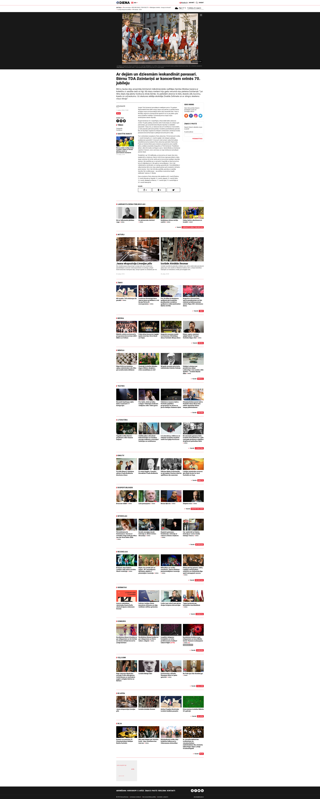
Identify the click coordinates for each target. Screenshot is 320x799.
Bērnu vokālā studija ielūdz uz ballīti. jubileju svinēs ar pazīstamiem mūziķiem (125, 150)
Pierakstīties (197, 138)
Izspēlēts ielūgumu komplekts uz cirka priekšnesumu (169, 639)
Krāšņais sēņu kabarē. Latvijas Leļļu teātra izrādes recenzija (126, 569)
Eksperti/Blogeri (125, 488)
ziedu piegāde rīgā (121, 765)
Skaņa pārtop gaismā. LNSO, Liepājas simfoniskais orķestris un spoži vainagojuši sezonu (193, 571)
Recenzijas (123, 552)
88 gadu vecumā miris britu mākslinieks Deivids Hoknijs (170, 367)
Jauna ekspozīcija (134, 263)
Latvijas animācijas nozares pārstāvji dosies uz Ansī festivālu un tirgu (193, 473)
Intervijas (122, 516)
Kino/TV (121, 456)
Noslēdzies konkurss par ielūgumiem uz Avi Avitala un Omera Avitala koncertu (126, 639)
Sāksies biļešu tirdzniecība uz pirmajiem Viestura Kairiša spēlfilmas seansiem (171, 473)
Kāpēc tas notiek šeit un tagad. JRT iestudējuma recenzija (148, 570)
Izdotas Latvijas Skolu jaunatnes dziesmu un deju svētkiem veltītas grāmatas (148, 605)
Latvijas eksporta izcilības (124, 9)
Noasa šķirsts (168, 503)
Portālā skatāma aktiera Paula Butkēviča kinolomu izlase (125, 473)
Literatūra (123, 420)
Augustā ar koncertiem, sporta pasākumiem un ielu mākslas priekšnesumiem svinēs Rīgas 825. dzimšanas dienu (193, 302)
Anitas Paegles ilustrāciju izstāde (170, 710)
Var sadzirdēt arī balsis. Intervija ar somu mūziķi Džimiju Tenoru (191, 533)
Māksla (121, 350)
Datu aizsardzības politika (149, 797)
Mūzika (121, 318)
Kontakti (171, 791)
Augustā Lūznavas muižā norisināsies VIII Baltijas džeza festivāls (170, 336)
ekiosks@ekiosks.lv (199, 797)
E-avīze (141, 791)
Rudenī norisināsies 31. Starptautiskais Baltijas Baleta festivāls (124, 741)
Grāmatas (122, 587)
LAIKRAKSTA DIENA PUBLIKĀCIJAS (131, 204)
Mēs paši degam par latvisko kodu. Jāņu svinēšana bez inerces (148, 741)
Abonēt (191, 2)
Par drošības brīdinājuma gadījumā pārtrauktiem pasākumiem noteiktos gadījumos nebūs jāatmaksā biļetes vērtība (170, 302)
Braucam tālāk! (124, 503)
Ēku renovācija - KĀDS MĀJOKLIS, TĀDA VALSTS (135, 7)
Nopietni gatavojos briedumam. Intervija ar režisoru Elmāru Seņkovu (170, 534)
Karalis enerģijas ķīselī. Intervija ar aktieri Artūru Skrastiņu (147, 533)
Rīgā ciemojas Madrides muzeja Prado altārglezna (125, 677)
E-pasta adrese (188, 132)
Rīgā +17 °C (182, 8)
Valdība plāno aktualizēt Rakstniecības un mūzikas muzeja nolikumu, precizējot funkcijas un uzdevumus (148, 438)
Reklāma (162, 791)
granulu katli (121, 775)
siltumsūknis (130, 777)
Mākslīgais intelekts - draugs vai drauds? (160, 7)
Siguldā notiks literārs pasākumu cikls (124, 437)
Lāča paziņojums (146, 503)
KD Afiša (121, 693)
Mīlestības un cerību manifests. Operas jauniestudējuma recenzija (170, 570)
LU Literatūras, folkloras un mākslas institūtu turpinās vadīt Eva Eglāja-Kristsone (170, 437)
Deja (118, 113)
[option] (160, 41)
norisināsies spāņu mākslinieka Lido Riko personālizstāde (126, 368)
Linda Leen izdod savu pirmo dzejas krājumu (171, 604)
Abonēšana (121, 791)
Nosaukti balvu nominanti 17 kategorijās (125, 403)
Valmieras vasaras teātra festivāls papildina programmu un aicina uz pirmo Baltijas (171, 404)
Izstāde (174, 263)
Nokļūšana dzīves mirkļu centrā (169, 221)
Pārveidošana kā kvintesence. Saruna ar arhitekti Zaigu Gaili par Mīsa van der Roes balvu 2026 (126, 535)
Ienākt (201, 2)
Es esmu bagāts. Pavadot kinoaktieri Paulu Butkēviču (148, 472)
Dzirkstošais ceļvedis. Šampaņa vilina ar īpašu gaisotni (169, 675)
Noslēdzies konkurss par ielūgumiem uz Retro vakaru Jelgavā (148, 639)
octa (132, 769)
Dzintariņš (119, 130)
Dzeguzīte (119, 128)
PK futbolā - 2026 (137, 9)
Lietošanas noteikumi (135, 797)
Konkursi (122, 621)
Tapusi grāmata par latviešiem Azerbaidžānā (191, 605)
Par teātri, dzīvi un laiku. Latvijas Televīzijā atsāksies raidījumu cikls (148, 403)
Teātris (121, 386)
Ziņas (120, 283)
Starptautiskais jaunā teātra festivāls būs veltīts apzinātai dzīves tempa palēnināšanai (193, 404)
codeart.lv (165, 797)
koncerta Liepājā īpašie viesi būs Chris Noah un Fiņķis (148, 336)
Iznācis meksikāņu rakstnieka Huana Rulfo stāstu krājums (125, 606)
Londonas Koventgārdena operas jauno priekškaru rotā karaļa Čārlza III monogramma (148, 301)
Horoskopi (132, 791)
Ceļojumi (122, 658)
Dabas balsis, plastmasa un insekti (192, 221)
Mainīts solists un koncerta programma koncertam (126, 336)
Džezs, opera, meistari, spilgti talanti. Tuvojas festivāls (192, 336)
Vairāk (179, 227)
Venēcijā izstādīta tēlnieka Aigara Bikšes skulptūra (147, 368)
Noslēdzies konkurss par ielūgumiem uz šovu (193, 639)
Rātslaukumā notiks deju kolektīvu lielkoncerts (169, 741)
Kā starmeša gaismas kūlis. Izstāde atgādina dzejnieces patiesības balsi (193, 439)
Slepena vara (190, 503)
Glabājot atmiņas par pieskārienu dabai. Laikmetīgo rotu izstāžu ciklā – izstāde (193, 369)
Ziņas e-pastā (151, 791)
